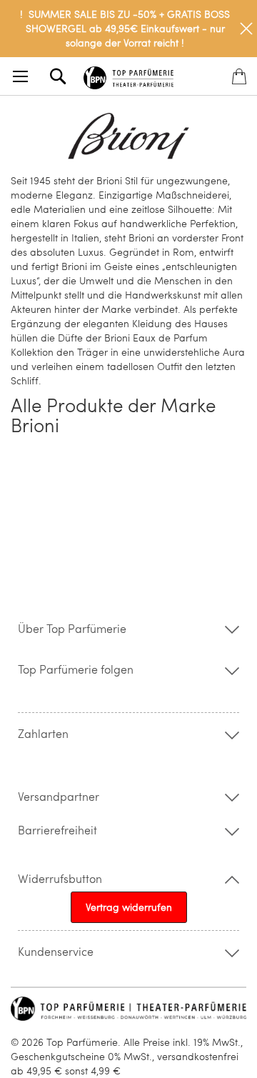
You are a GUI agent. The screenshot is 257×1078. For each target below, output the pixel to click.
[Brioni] (128, 136)
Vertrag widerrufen (129, 907)
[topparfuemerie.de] (128, 75)
